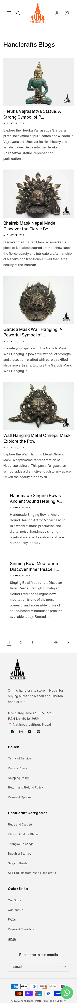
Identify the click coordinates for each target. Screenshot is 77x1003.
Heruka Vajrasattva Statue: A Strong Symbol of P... (32, 114)
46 (56, 642)
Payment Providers (21, 929)
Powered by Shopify (54, 1000)
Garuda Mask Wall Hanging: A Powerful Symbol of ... (32, 332)
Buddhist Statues (19, 853)
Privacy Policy (17, 768)
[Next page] (67, 642)
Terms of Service (19, 758)
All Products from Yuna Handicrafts (32, 872)
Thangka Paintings (20, 844)
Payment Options (19, 797)
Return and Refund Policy (25, 787)
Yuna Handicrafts (30, 1000)
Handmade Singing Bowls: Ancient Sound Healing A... (36, 498)
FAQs (12, 919)
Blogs (12, 939)
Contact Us (15, 909)
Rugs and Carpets (20, 824)
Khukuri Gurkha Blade (23, 834)
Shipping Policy (18, 778)
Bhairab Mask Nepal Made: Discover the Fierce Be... (29, 226)
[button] (8, 13)
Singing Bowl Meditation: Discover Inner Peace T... (34, 566)
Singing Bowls (17, 863)
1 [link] (9, 642)
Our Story (14, 900)
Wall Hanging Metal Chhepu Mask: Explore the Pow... (37, 438)
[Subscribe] (64, 967)
